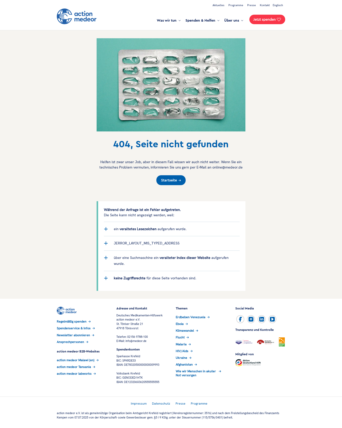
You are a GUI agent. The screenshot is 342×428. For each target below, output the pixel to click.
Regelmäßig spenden (71, 321)
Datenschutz (161, 403)
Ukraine (181, 358)
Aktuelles (218, 5)
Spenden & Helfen (200, 20)
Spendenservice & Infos (74, 328)
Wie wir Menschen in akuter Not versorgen (196, 373)
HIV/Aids (182, 351)
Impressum (139, 403)
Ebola (180, 324)
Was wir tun (167, 20)
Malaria (181, 344)
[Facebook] (240, 319)
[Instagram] (251, 319)
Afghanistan (184, 364)
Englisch (278, 5)
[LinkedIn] (262, 319)
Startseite (169, 180)
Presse (251, 5)
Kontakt (265, 5)
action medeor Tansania (74, 367)
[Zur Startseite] (76, 16)
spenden (264, 19)
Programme (235, 5)
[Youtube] (272, 319)
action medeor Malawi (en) (75, 360)
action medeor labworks (74, 374)
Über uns (232, 20)
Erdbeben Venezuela (190, 317)
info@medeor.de (135, 341)
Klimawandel (185, 330)
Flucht (180, 337)
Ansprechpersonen (70, 342)
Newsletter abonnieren (73, 335)
